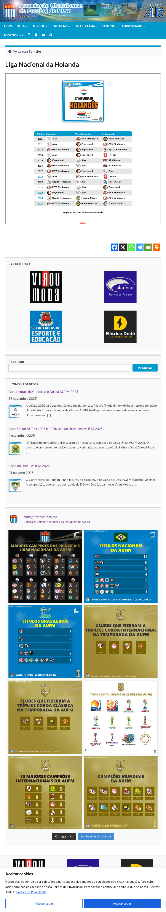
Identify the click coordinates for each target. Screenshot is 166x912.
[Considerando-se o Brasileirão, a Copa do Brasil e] (121, 566)
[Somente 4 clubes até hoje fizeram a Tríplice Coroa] (45, 717)
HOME (8, 26)
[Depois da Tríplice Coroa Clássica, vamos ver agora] (121, 641)
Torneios (35, 51)
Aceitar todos (122, 903)
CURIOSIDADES (133, 26)
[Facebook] (114, 247)
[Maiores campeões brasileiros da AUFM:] (45, 641)
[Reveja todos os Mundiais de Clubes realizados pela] (121, 717)
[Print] (156, 247)
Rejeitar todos (44, 903)
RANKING (109, 26)
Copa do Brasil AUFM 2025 (29, 466)
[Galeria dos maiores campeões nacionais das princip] (45, 566)
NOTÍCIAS (61, 26)
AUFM (21, 26)
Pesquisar (16, 361)
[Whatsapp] (131, 247)
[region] (83, 889)
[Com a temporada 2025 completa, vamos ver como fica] (121, 792)
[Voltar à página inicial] (83, 11)
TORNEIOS (40, 26)
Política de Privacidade (31, 892)
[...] (49, 415)
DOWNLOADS (13, 34)
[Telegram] (140, 247)
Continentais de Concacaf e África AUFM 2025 (43, 391)
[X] (123, 247)
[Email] (148, 247)
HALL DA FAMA (85, 26)
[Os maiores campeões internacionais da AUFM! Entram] (45, 792)
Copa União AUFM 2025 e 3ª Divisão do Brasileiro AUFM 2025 (55, 428)
